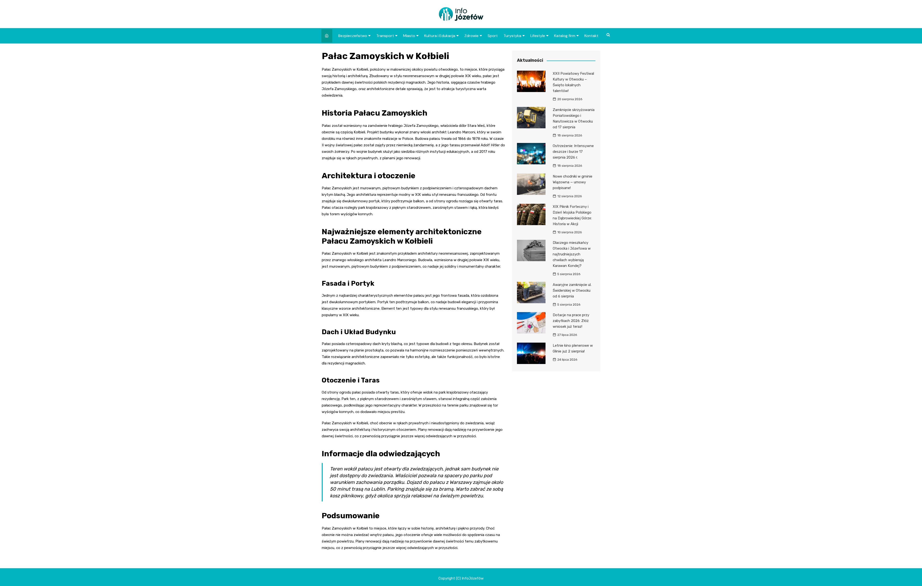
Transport (385, 35)
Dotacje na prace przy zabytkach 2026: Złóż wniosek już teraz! (571, 321)
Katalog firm (564, 35)
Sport (493, 35)
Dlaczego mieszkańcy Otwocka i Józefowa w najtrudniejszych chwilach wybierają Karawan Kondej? (572, 254)
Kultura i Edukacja (439, 35)
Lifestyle (537, 35)
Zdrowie (471, 35)
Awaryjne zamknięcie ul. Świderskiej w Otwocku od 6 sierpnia (572, 290)
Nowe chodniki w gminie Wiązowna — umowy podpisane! (572, 182)
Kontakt (591, 35)
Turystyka (512, 35)
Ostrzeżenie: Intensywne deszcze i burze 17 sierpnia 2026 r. (573, 152)
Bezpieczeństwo (352, 35)
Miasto (409, 35)
